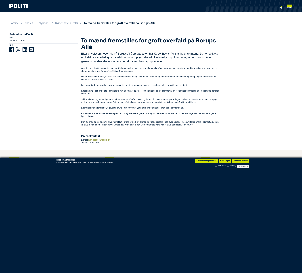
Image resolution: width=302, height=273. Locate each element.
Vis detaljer (242, 166)
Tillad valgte (225, 161)
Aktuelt (29, 23)
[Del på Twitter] (19, 49)
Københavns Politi (66, 23)
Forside (14, 23)
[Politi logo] (67, 6)
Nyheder (44, 23)
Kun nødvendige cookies (206, 161)
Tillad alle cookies (240, 161)
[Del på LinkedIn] (25, 49)
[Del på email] (32, 49)
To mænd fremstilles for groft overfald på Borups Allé (119, 23)
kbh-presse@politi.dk (99, 140)
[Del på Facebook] (12, 49)
